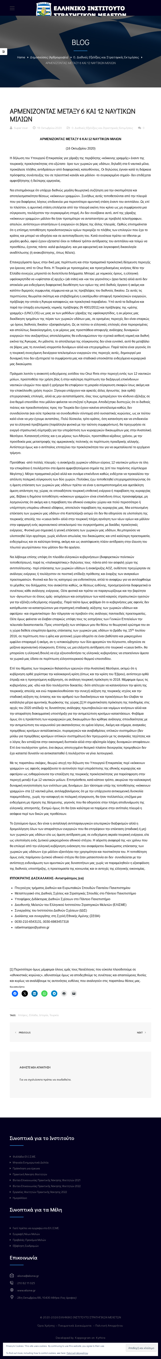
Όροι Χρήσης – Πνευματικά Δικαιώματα (65, 1325)
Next (140, 1032)
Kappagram (83, 1338)
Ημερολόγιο (20, 1198)
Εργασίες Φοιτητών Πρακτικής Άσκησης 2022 (40, 1192)
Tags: (13, 1015)
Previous (24, 1032)
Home (21, 57)
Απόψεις (23, 1015)
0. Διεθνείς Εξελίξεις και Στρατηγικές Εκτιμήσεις (106, 57)
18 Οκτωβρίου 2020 (49, 128)
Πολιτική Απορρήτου (109, 1325)
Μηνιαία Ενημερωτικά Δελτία (30, 1162)
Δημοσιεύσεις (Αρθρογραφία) (49, 57)
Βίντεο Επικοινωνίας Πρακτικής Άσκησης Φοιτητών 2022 (47, 1186)
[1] (81, 702)
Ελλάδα (33, 1015)
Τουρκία (54, 1015)
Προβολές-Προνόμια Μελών (29, 1240)
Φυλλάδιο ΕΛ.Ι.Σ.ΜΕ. (24, 1156)
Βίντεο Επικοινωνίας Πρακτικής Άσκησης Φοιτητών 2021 (46, 1180)
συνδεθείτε (64, 1079)
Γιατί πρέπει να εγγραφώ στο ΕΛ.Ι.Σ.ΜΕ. (36, 1228)
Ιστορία (43, 1015)
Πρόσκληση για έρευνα (26, 1168)
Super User (21, 128)
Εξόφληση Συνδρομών (26, 1246)
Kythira (100, 1338)
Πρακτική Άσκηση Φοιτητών (30, 1174)
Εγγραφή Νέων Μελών (26, 1234)
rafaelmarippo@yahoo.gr (32, 927)
